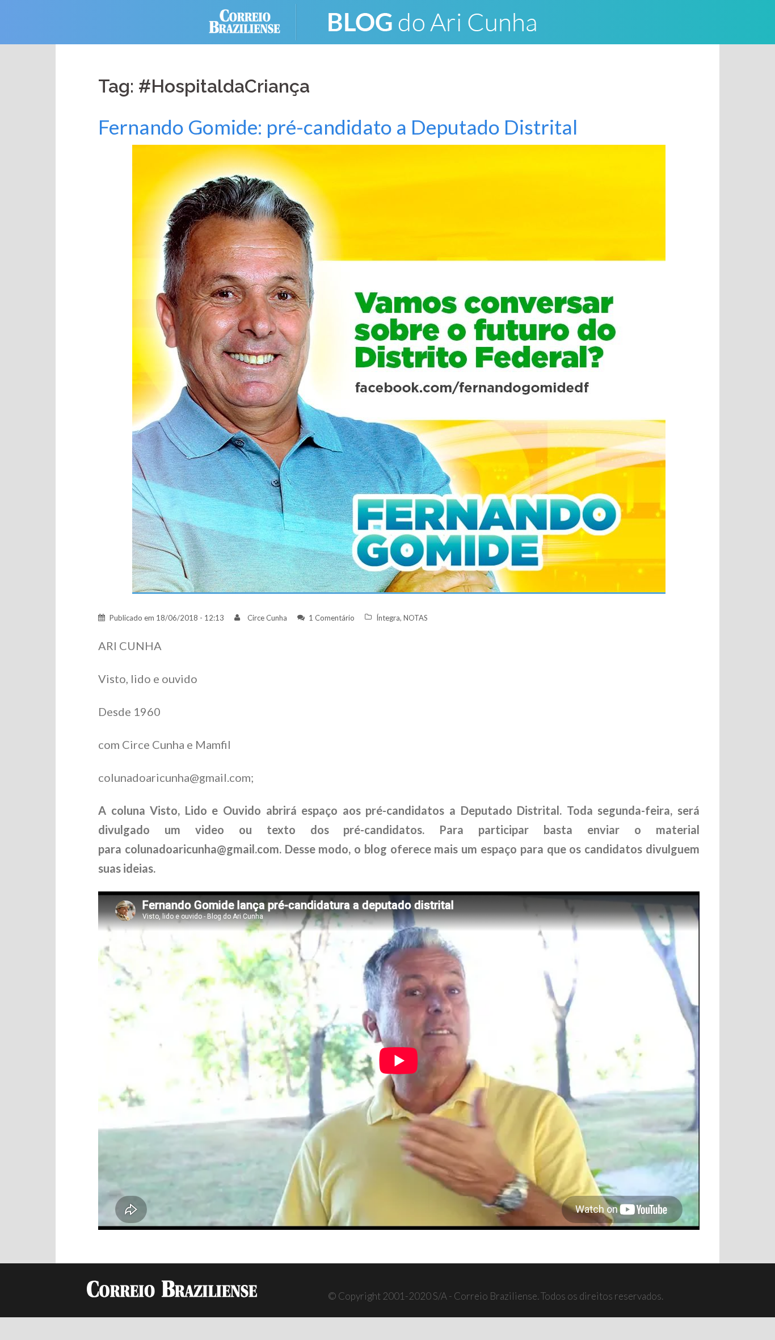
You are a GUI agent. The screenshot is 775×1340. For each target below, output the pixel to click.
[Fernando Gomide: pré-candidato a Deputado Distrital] (399, 368)
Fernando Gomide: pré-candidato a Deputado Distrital (338, 127)
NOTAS (415, 617)
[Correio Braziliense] (253, 21)
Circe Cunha (267, 617)
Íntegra (388, 617)
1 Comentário (332, 617)
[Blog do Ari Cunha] (433, 21)
